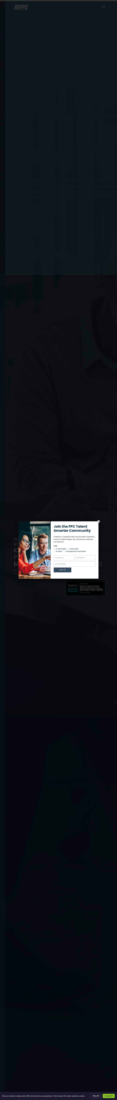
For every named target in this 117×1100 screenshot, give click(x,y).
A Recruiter (74, 549)
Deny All (96, 1096)
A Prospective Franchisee (76, 551)
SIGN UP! (62, 570)
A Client (59, 551)
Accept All (109, 1096)
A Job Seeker (61, 549)
